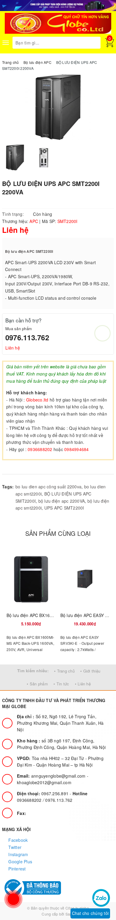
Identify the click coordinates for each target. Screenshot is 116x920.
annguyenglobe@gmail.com (52, 776)
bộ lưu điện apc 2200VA (61, 501)
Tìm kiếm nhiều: (32, 670)
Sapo (69, 913)
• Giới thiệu (90, 671)
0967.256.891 (43, 793)
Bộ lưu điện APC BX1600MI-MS (37, 615)
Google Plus (19, 861)
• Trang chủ (64, 671)
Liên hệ (12, 348)
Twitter (14, 847)
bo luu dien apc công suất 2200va (48, 487)
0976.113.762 (27, 337)
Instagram (17, 854)
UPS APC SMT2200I (64, 508)
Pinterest (16, 869)
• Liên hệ (83, 684)
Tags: (8, 487)
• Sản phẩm (37, 684)
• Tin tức (61, 684)
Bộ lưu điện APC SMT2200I (29, 251)
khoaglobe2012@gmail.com (44, 782)
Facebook (17, 840)
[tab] (14, 468)
